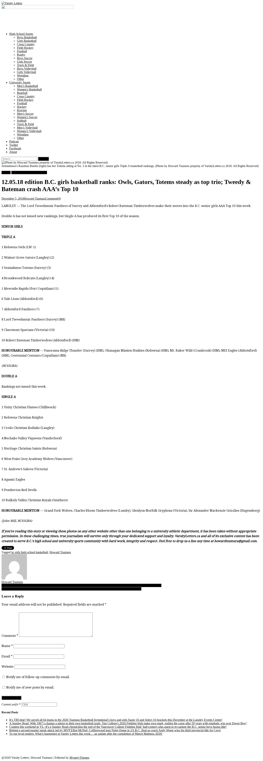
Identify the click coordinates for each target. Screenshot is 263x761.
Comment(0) (53, 198)
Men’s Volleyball (27, 127)
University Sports (19, 82)
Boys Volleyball (26, 68)
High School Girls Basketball (29, 172)
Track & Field (25, 65)
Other (20, 79)
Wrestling (22, 75)
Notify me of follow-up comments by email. (38, 677)
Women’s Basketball (29, 89)
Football (22, 51)
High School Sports (21, 33)
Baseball (22, 92)
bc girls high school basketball (29, 552)
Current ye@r (11, 704)
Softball (21, 120)
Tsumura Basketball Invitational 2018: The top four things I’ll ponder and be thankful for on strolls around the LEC (71, 589)
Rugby (21, 54)
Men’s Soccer (25, 113)
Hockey (22, 106)
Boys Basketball (27, 37)
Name (7, 646)
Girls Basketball (26, 40)
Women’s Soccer (27, 117)
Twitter (13, 145)
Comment (10, 636)
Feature (6, 172)
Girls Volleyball (26, 72)
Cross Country (26, 44)
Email (7, 656)
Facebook (15, 148)
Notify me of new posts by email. (30, 687)
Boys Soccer (24, 58)
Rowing (22, 110)
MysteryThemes (79, 757)
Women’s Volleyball (29, 131)
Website (7, 666)
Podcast (14, 141)
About (13, 152)
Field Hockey (25, 47)
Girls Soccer (24, 61)
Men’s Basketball (27, 86)
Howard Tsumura (34, 198)
